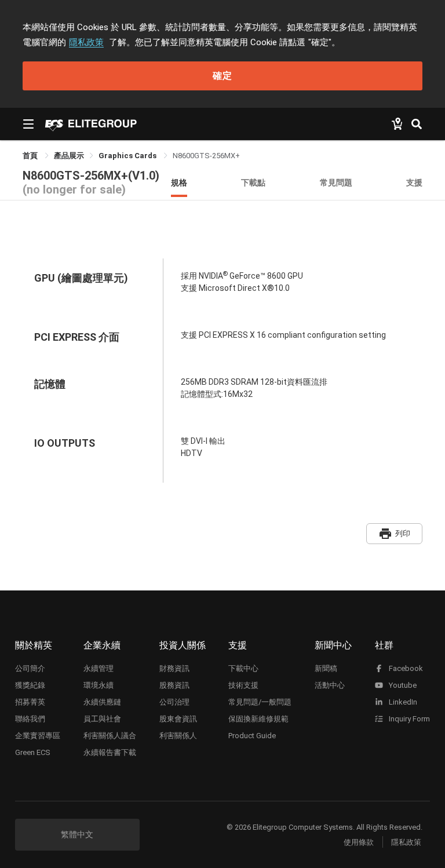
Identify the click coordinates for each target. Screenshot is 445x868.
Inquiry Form (408, 718)
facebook (405, 668)
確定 (222, 75)
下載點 (253, 182)
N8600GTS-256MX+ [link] (206, 155)
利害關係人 (178, 735)
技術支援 (243, 685)
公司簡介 (30, 668)
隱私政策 (86, 42)
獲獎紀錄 (30, 685)
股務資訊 (174, 685)
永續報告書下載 (109, 752)
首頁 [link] (31, 155)
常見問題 (336, 182)
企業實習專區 (37, 735)
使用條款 (359, 842)
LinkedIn (402, 702)
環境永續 (98, 685)
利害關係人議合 (109, 735)
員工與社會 (102, 718)
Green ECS (32, 752)
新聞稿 (326, 668)
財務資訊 (174, 668)
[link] (69, 155)
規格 (179, 182)
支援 (414, 182)
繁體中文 (77, 834)
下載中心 (243, 668)
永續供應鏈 (102, 702)
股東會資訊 (178, 718)
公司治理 (174, 702)
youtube (402, 685)
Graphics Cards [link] (128, 155)
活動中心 (330, 685)
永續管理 (98, 668)
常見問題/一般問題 (259, 702)
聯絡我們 (30, 718)
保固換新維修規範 (258, 718)
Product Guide (252, 735)
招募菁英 (30, 702)
